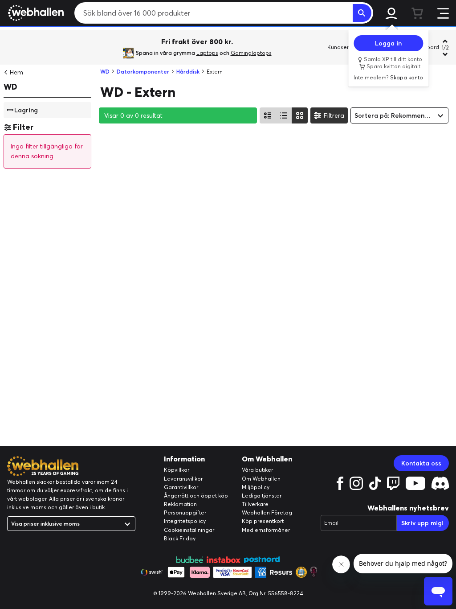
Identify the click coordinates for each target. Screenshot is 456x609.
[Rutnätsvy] (300, 115)
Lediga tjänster (261, 495)
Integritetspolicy (185, 521)
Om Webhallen (261, 478)
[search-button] (362, 13)
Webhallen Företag (267, 512)
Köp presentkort (263, 521)
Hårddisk (188, 71)
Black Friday (179, 538)
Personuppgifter (185, 512)
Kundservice (343, 47)
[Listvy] (268, 115)
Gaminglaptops (251, 52)
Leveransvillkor (183, 478)
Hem (16, 72)
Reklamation (180, 504)
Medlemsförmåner (266, 530)
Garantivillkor (181, 487)
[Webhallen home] (34, 13)
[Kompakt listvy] (284, 115)
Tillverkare (255, 504)
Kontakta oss (421, 463)
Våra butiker (257, 469)
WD (10, 87)
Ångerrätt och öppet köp (196, 495)
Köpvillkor (176, 469)
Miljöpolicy (255, 487)
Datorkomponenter (143, 71)
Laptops (207, 52)
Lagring (26, 110)
